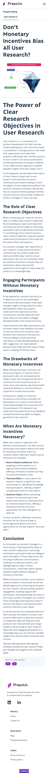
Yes (8, 664)
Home (13, 716)
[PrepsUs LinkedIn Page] (21, 702)
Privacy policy (16, 759)
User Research (11, 16)
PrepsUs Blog (10, 12)
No (14, 664)
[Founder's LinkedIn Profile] (12, 702)
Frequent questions (18, 740)
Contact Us (15, 720)
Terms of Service (17, 755)
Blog (12, 735)
